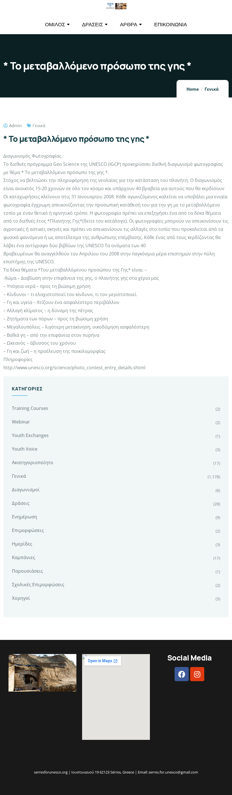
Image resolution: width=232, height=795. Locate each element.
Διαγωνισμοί (26, 489)
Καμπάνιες (23, 557)
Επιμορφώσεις (28, 530)
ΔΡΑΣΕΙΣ (92, 24)
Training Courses (30, 408)
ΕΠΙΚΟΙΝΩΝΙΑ (170, 24)
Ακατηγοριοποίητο (32, 462)
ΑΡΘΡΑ (128, 24)
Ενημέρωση (24, 517)
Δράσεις (20, 503)
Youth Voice (24, 449)
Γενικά (212, 89)
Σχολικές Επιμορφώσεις (38, 584)
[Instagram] (197, 674)
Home (192, 89)
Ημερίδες (22, 544)
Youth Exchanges (30, 435)
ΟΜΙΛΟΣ (55, 24)
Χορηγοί (21, 598)
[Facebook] (182, 674)
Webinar (21, 422)
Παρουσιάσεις (27, 571)
